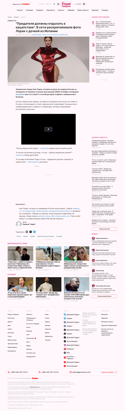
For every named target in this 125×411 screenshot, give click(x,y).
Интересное (12, 351)
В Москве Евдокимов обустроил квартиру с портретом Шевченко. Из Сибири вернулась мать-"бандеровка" (104, 242)
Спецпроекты (31, 356)
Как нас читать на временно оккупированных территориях (107, 332)
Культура (11, 333)
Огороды (105, 10)
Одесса (47, 322)
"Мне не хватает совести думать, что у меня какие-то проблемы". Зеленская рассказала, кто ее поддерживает (105, 47)
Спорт (10, 329)
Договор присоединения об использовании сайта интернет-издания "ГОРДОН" (89, 331)
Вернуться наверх (108, 372)
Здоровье (95, 10)
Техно (10, 336)
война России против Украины (46, 236)
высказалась (33, 162)
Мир (9, 325)
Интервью (29, 10)
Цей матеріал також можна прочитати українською (50, 34)
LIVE (27, 334)
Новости (20, 10)
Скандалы (39, 10)
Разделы (28, 311)
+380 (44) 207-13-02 (50, 372)
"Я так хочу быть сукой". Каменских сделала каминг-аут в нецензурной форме (20, 295)
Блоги (95, 234)
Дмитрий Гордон (73, 314)
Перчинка (49, 10)
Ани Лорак (59, 236)
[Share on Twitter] (30, 232)
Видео (28, 345)
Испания (32, 236)
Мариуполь (49, 336)
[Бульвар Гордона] (66, 4)
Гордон (10, 17)
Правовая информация (109, 325)
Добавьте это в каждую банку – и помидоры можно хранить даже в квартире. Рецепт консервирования (106, 35)
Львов (47, 318)
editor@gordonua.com (81, 372)
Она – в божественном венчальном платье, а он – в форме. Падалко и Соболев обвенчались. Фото (105, 24)
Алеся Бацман (72, 341)
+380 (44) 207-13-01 (19, 372)
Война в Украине (13, 314)
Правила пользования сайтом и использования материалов (89, 314)
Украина (25, 236)
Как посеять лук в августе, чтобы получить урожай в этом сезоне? (103, 205)
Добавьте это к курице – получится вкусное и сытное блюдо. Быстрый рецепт (104, 221)
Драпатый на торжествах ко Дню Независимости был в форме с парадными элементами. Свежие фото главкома (105, 60)
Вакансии (104, 314)
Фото (28, 342)
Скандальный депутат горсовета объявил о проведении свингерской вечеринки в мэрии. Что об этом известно (104, 143)
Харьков (48, 329)
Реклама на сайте (107, 322)
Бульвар (16, 17)
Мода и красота (83, 10)
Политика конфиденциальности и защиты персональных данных (89, 322)
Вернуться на (17, 4)
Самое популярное (101, 17)
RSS (68, 353)
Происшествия (13, 343)
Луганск (48, 340)
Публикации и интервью (31, 319)
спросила (20, 155)
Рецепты (61, 10)
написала (44, 148)
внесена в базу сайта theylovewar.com (54, 216)
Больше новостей (104, 229)
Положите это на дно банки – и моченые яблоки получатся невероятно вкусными (102, 188)
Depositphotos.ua (35, 387)
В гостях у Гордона (32, 324)
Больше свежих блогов (104, 296)
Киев (46, 314)
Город (47, 311)
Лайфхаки (70, 10)
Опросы (29, 349)
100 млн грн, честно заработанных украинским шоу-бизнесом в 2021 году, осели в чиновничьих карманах (103, 290)
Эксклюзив (30, 338)
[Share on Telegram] (34, 232)
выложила (20, 94)
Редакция (104, 318)
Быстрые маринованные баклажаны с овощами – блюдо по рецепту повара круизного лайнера (104, 152)
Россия (19, 236)
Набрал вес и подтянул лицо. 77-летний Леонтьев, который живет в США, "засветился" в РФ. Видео (103, 212)
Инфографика (12, 347)
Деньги (10, 322)
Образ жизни (12, 340)
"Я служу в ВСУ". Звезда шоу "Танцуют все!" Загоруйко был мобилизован (47, 295)
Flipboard (70, 349)
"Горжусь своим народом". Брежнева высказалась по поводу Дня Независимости (104, 196)
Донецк (47, 325)
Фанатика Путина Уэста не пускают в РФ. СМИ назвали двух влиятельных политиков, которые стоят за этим (104, 179)
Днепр (47, 333)
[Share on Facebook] (27, 232)
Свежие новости (99, 137)
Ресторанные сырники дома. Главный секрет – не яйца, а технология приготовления (105, 70)
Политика (11, 318)
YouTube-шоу (30, 353)
